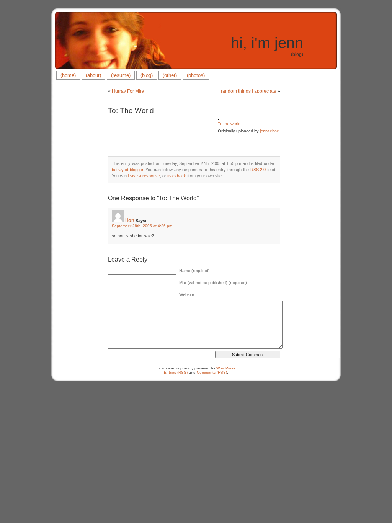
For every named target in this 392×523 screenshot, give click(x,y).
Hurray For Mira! (128, 91)
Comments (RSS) (212, 372)
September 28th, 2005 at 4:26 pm (142, 226)
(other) (170, 75)
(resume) (121, 75)
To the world (229, 123)
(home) (68, 75)
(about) (93, 75)
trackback (176, 175)
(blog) (146, 75)
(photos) (196, 75)
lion (129, 220)
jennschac (269, 131)
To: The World (131, 110)
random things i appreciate (248, 91)
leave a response (144, 175)
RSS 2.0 (258, 169)
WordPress (225, 368)
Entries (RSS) (176, 372)
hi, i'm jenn (267, 42)
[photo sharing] (218, 118)
